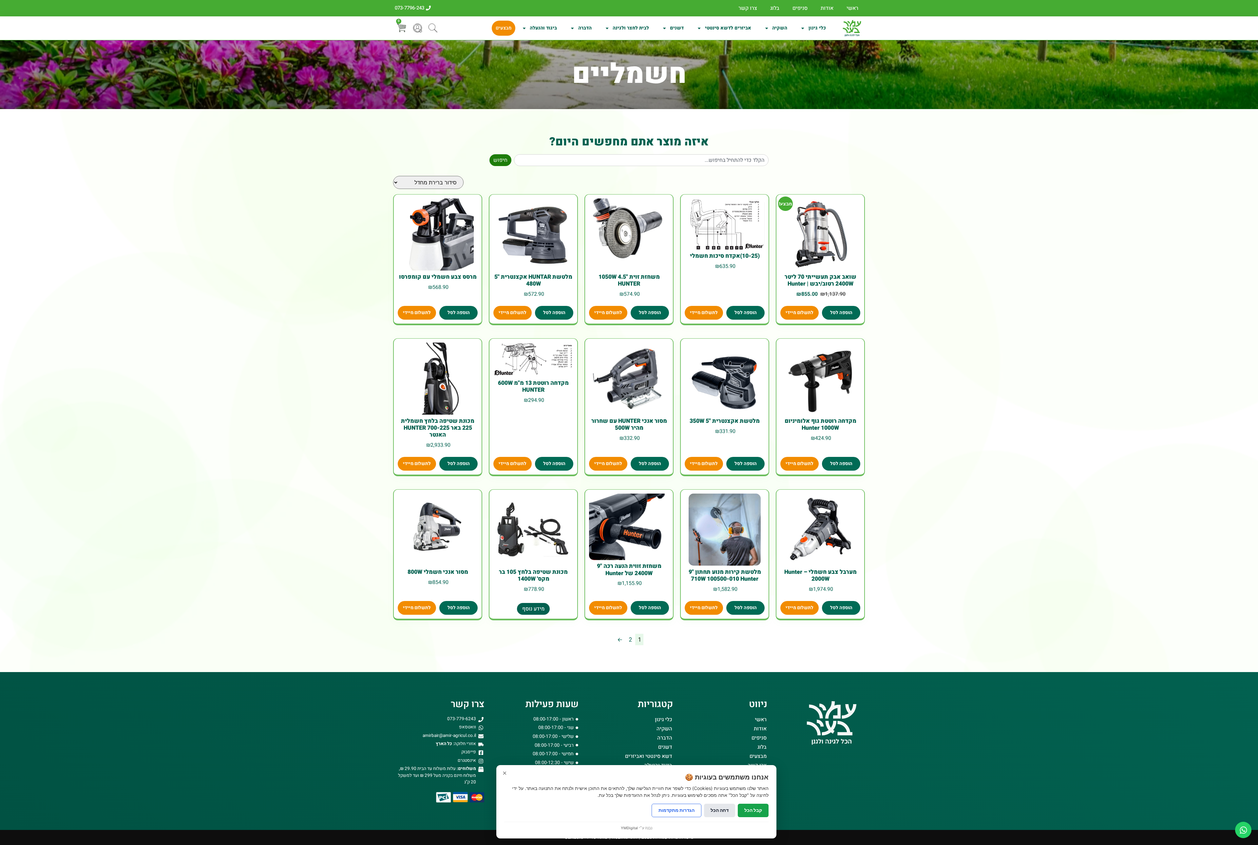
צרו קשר (747, 8)
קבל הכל (753, 810)
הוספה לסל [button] (841, 312)
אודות (827, 8)
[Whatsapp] (1243, 830)
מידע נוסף (533, 609)
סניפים (800, 8)
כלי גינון (817, 28)
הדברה (585, 28)
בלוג (774, 8)
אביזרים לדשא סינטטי (728, 28)
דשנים (677, 28)
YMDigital (629, 828)
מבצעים (503, 28)
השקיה (779, 28)
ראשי (852, 8)
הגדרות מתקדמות (676, 810)
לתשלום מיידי (799, 312)
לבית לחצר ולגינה (631, 28)
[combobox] (641, 160)
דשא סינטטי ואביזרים (648, 756)
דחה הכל (720, 810)
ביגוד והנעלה (543, 28)
